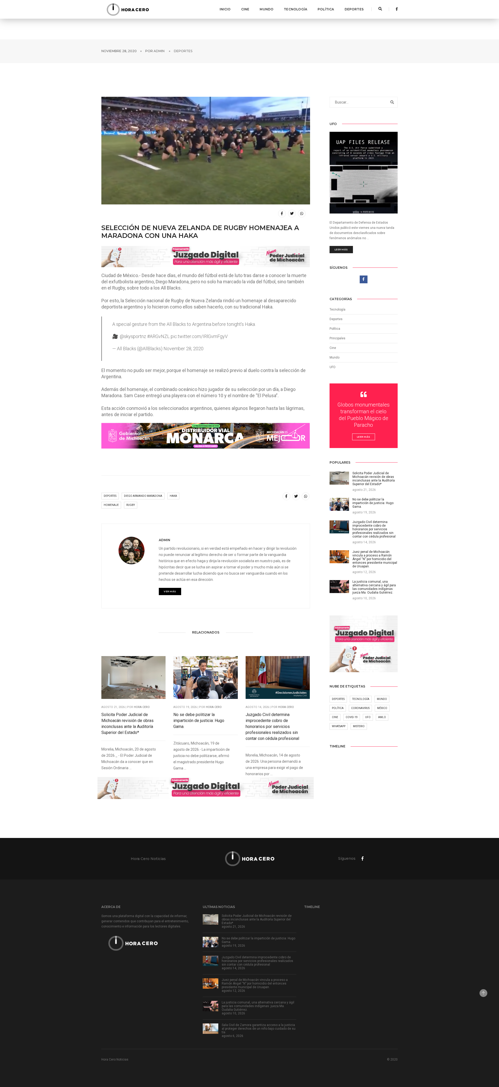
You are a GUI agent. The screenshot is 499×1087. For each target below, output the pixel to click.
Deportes (354, 9)
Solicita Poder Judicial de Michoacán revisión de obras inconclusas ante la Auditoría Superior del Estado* (127, 723)
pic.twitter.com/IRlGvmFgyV (199, 336)
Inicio (225, 9)
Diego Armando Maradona (143, 495)
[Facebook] (395, 9)
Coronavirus (360, 708)
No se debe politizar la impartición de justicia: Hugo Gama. (198, 720)
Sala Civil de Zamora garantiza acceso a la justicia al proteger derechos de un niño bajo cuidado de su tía (259, 1028)
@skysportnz (133, 336)
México (382, 708)
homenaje (111, 505)
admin (159, 51)
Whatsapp (338, 726)
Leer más (341, 249)
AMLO (382, 717)
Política (326, 9)
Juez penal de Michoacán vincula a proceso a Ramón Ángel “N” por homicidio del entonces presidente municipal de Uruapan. (255, 983)
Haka (173, 495)
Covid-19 (352, 717)
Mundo (266, 9)
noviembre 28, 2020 (119, 51)
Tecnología (295, 9)
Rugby (130, 505)
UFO (333, 367)
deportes (110, 495)
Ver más (170, 591)
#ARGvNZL (158, 336)
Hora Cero (142, 707)
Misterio (359, 726)
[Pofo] (127, 9)
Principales (337, 338)
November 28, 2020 (183, 348)
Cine (245, 9)
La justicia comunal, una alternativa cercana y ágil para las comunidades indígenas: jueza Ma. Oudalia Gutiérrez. (258, 1006)
